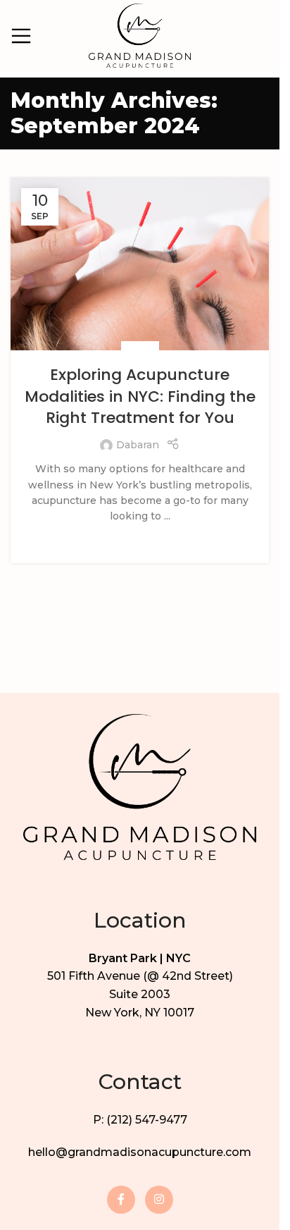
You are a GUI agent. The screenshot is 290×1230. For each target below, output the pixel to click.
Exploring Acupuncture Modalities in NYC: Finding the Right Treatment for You (140, 396)
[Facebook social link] (121, 1200)
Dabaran (137, 444)
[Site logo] (140, 34)
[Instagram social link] (159, 1200)
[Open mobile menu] (21, 36)
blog (140, 349)
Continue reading (140, 538)
